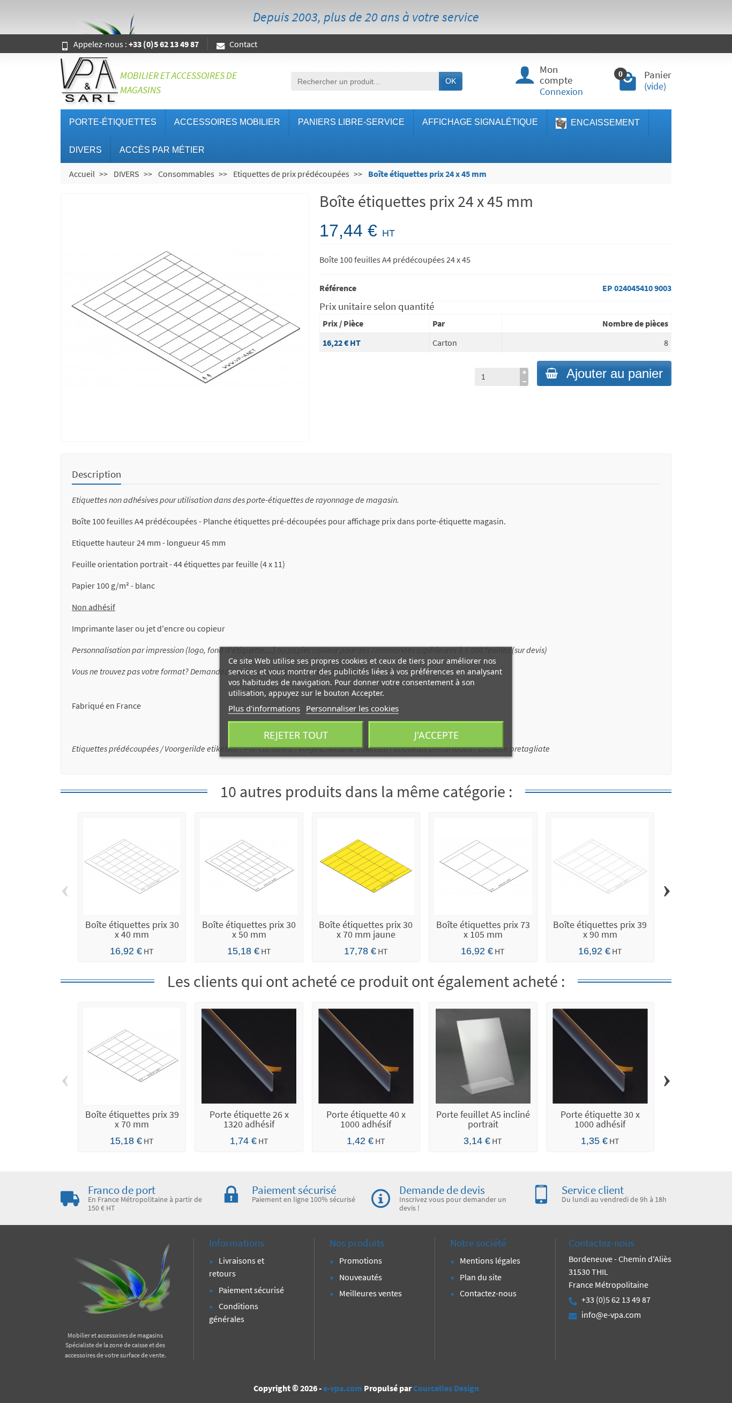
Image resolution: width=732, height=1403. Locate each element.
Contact (243, 44)
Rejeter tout (296, 734)
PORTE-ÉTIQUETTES (112, 122)
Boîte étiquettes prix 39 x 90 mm (600, 929)
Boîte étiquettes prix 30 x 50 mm (249, 929)
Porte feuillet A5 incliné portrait (483, 1119)
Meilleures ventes (370, 1293)
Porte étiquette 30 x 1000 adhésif (600, 1119)
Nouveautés (360, 1277)
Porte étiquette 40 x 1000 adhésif (366, 1119)
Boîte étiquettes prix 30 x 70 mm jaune (366, 929)
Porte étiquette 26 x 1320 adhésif (249, 1119)
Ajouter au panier (614, 373)
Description (96, 473)
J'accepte (436, 734)
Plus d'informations (264, 707)
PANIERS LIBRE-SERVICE (351, 122)
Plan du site (481, 1277)
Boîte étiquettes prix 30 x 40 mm (132, 929)
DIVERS (85, 149)
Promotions (360, 1260)
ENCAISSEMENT (604, 122)
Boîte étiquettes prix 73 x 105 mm (483, 929)
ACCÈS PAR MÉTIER (162, 149)
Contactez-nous (488, 1293)
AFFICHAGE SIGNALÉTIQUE (480, 122)
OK (450, 81)
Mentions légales (490, 1260)
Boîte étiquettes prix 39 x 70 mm (132, 1119)
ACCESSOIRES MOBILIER (227, 122)
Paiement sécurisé (251, 1290)
